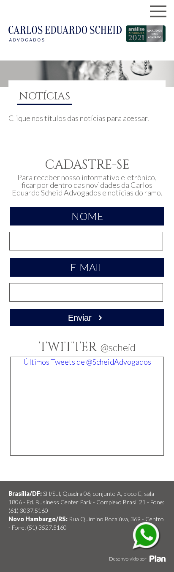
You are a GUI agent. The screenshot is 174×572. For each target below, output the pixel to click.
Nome (87, 216)
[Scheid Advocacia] (65, 38)
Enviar (81, 317)
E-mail (87, 267)
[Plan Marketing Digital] (158, 559)
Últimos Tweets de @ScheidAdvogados (87, 361)
